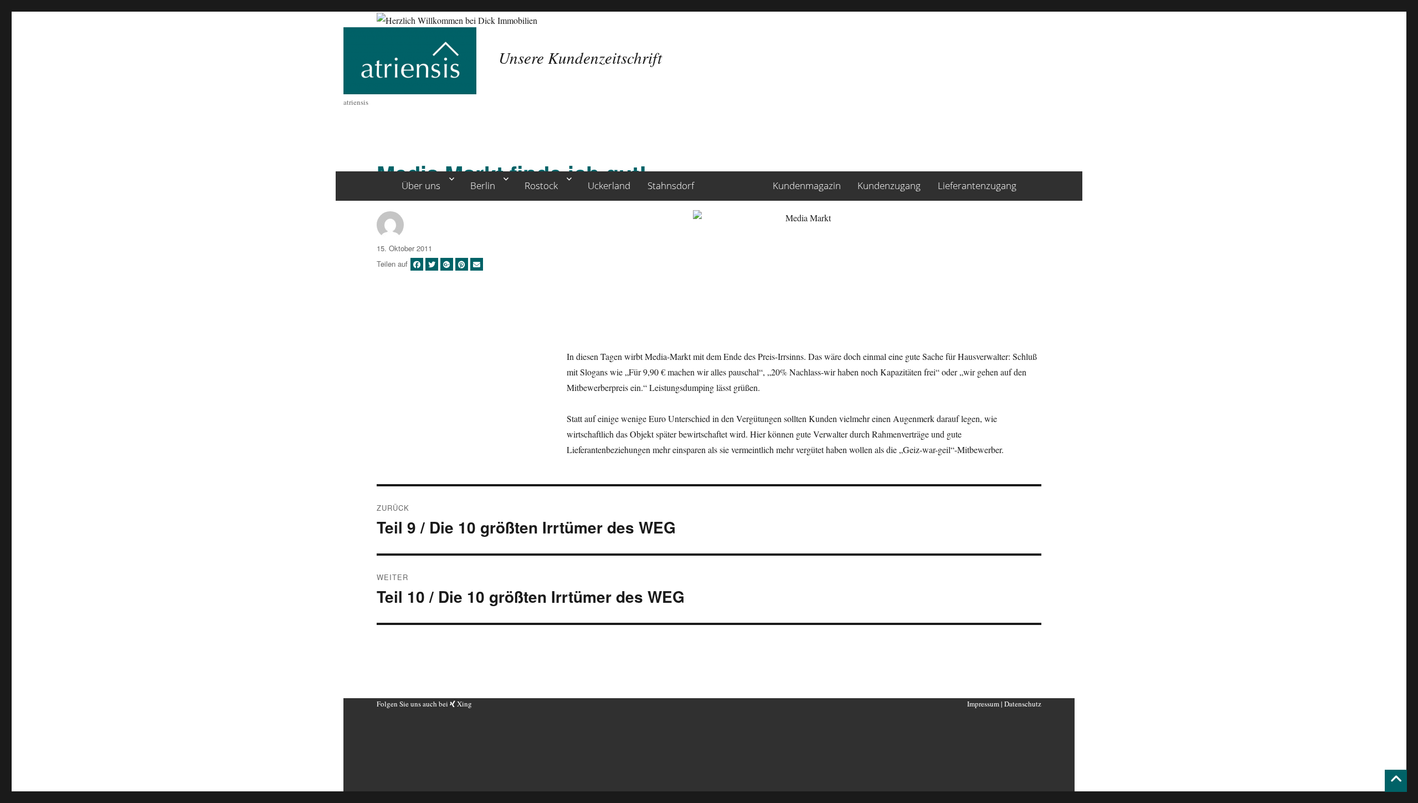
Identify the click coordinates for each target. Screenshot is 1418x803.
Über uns (421, 185)
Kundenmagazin (807, 185)
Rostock (541, 185)
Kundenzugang (889, 185)
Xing (463, 704)
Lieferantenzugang (977, 185)
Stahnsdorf (671, 185)
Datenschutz (1022, 704)
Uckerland (609, 185)
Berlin (482, 185)
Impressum (983, 704)
